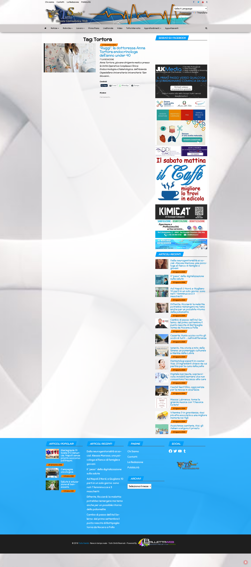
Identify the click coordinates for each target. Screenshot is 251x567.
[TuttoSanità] (45, 28)
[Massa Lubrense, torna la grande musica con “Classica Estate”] (161, 402)
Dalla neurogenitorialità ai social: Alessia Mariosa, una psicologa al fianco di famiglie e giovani (188, 264)
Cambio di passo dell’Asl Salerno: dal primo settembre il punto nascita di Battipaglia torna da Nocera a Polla (186, 323)
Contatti (60, 2)
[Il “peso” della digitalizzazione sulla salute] (161, 279)
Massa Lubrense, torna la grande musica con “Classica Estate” (186, 402)
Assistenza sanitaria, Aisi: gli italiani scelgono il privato (186, 427)
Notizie (54, 28)
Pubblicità (85, 2)
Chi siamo (49, 2)
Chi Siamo (133, 451)
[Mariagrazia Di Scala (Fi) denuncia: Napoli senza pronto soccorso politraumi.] (52, 453)
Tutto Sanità (84, 543)
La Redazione (73, 2)
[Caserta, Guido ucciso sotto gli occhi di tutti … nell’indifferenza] (161, 338)
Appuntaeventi (171, 28)
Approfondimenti (152, 28)
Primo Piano (93, 28)
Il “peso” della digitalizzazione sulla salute (187, 277)
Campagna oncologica (67, 470)
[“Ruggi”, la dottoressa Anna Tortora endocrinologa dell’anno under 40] (70, 58)
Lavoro (79, 28)
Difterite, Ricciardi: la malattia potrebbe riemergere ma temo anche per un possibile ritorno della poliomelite (187, 308)
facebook (194, 2)
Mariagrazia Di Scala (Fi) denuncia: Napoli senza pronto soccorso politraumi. (70, 455)
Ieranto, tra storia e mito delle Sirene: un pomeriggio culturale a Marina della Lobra (188, 350)
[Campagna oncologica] (52, 472)
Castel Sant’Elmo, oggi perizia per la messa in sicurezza (187, 388)
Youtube (203, 2)
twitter (198, 2)
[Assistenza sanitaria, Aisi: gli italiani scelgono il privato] (161, 429)
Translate (202, 12)
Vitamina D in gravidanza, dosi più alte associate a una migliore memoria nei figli (188, 415)
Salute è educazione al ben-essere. (70, 484)
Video (119, 28)
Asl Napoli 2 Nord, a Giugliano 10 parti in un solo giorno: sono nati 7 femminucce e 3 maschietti (187, 292)
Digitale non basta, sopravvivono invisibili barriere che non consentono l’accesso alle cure (188, 376)
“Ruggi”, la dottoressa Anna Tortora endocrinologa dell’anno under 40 (122, 51)
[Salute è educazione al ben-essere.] (52, 485)
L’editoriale (108, 28)
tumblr (207, 2)
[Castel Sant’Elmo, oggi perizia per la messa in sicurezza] (161, 390)
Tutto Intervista (133, 28)
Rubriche (67, 28)
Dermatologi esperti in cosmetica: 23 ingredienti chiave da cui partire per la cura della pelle (188, 363)
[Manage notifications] (246, 562)
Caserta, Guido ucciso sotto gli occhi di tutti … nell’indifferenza (188, 337)
